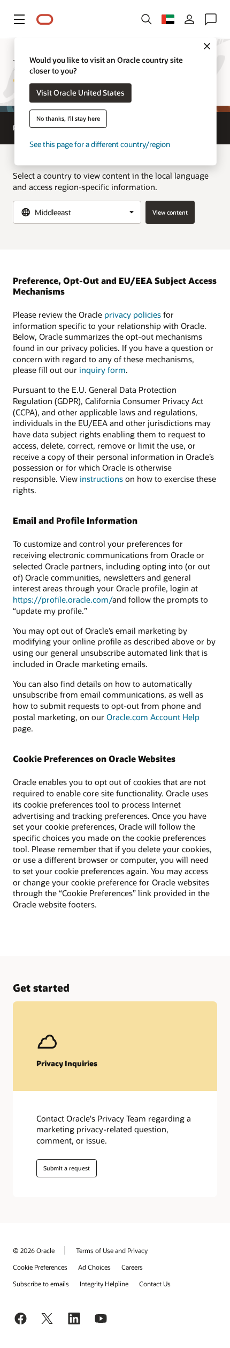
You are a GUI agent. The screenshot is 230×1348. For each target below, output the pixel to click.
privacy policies (132, 314)
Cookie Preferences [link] (40, 1267)
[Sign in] (189, 19)
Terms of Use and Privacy (112, 1250)
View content (170, 212)
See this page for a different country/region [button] (99, 145)
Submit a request (66, 1168)
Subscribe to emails (41, 1283)
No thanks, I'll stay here (68, 119)
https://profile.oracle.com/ (62, 599)
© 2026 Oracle (34, 1250)
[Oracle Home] (45, 19)
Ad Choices (94, 1267)
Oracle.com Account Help (153, 717)
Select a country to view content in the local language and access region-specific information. (111, 181)
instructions (101, 478)
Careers (132, 1267)
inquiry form (102, 369)
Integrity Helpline (104, 1283)
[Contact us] (210, 19)
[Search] (146, 19)
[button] (19, 19)
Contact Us (155, 1283)
